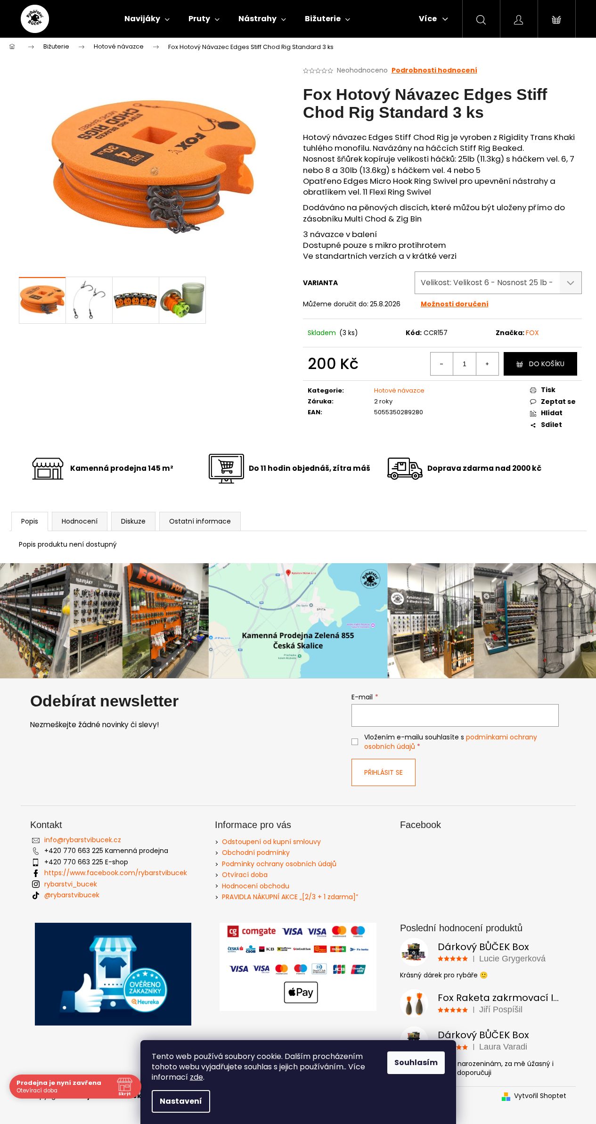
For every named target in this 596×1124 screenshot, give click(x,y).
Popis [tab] (29, 521)
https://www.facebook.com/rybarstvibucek (115, 873)
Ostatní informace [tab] (200, 521)
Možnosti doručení (455, 304)
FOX (532, 332)
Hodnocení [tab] (80, 521)
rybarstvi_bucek (70, 884)
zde (196, 1077)
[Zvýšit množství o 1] (487, 364)
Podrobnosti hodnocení (434, 70)
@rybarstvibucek (71, 895)
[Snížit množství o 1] (442, 364)
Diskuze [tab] (133, 521)
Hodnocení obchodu (255, 886)
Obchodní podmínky (256, 852)
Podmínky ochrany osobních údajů (279, 864)
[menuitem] (147, 19)
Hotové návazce (399, 390)
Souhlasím (416, 1062)
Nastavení (181, 1101)
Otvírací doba (245, 874)
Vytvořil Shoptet (540, 1095)
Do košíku (546, 364)
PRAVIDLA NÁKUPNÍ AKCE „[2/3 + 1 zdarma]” (290, 897)
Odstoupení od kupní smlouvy (271, 841)
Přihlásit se (383, 772)
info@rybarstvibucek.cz (82, 840)
